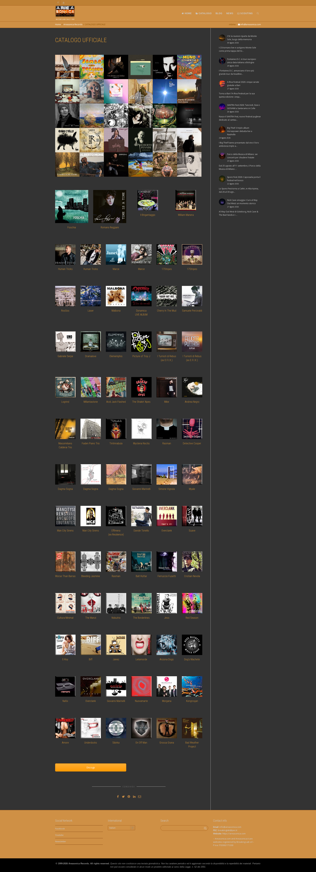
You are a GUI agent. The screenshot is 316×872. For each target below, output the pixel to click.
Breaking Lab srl (244, 841)
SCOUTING (246, 13)
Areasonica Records (73, 24)
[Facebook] (58, 2)
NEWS (229, 13)
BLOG (219, 13)
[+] (67, 67)
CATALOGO (205, 13)
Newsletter (60, 841)
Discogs (90, 767)
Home (58, 24)
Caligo (131, 111)
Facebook (60, 828)
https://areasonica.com (234, 833)
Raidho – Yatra (88, 135)
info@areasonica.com (230, 826)
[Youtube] (63, 2)
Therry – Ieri (159, 159)
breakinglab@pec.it (227, 830)
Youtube (59, 835)
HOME (188, 13)
